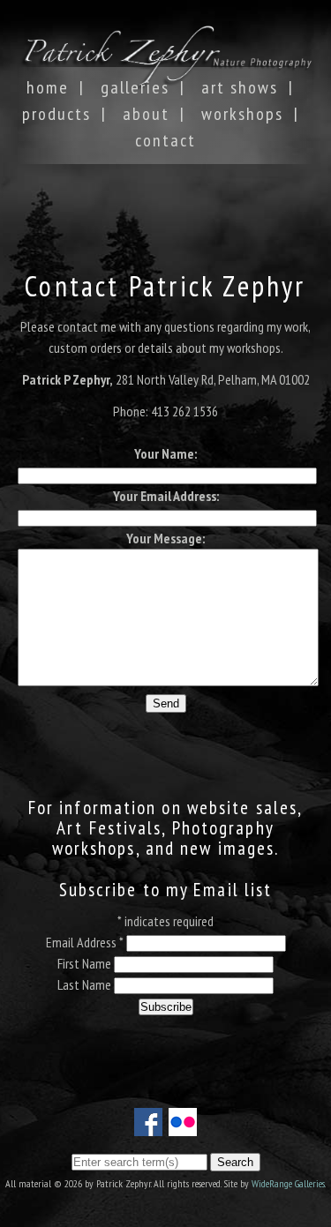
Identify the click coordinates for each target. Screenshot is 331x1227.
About (146, 113)
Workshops (242, 113)
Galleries (135, 87)
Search (235, 1162)
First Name (85, 963)
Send (166, 703)
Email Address (85, 942)
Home (47, 87)
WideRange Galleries (288, 1183)
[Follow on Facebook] (148, 1125)
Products (56, 113)
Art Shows (239, 87)
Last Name (85, 984)
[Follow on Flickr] (183, 1125)
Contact (165, 140)
